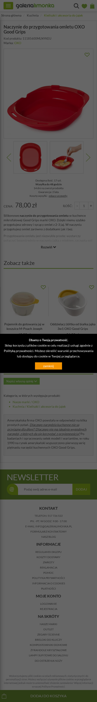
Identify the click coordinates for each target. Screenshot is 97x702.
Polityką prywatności (18, 350)
